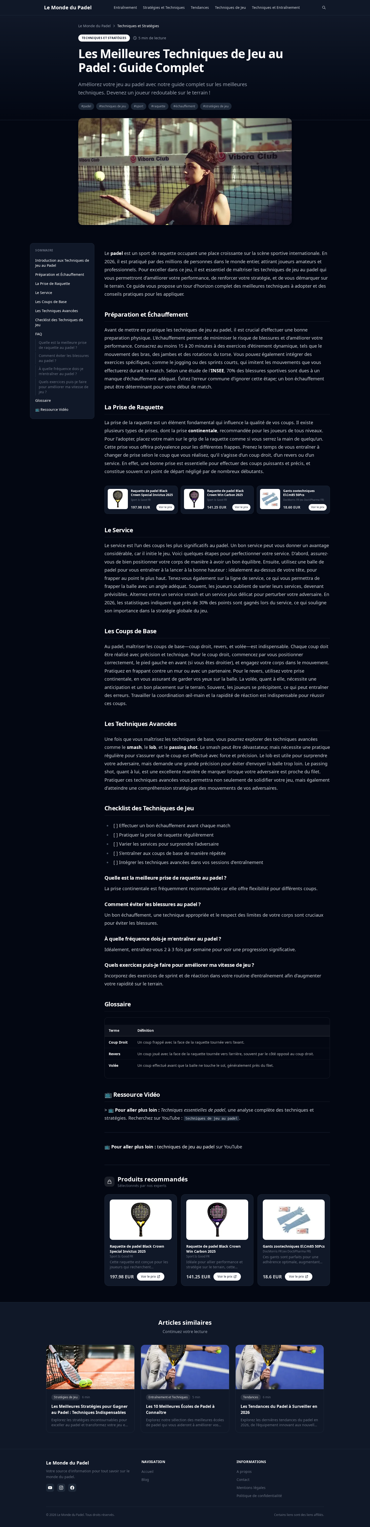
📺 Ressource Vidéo (51, 409)
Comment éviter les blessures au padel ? (64, 358)
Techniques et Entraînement (276, 7)
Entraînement (125, 7)
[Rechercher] (324, 8)
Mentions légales (251, 1487)
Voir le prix (165, 507)
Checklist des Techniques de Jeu (59, 322)
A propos (244, 1471)
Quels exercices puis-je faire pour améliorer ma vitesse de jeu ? (63, 386)
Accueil (147, 1471)
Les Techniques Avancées (56, 310)
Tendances (200, 7)
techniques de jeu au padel (186, 1147)
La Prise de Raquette (52, 283)
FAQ (38, 333)
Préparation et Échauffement (59, 274)
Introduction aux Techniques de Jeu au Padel (62, 263)
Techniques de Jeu (230, 7)
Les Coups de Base (51, 301)
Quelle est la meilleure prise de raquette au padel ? (63, 345)
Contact (243, 1479)
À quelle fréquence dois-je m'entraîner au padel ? (61, 371)
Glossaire (43, 400)
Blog (145, 1479)
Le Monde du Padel (94, 25)
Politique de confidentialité (259, 1495)
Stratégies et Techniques (164, 7)
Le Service (43, 292)
